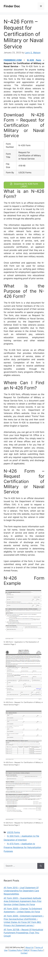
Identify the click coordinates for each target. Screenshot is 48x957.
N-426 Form (34, 60)
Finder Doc (12, 6)
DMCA (26, 950)
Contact (24, 953)
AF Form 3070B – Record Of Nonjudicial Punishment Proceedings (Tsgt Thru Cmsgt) (23, 932)
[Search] (40, 866)
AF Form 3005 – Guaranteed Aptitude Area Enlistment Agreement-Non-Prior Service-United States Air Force (22, 901)
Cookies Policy (15, 950)
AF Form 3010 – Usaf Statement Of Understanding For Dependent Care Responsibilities (21, 890)
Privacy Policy (37, 950)
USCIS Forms (13, 832)
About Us (29, 947)
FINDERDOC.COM (13, 60)
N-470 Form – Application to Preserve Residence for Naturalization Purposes (22, 847)
